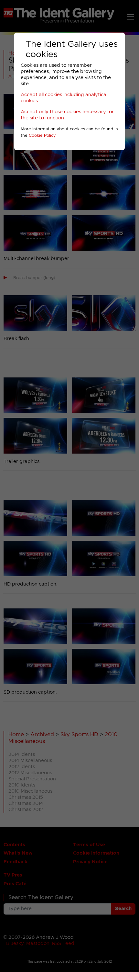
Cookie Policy (42, 136)
